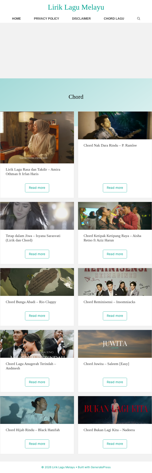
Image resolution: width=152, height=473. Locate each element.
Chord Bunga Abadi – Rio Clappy (31, 302)
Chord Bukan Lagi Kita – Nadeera (109, 430)
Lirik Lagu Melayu (76, 7)
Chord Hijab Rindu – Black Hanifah (33, 430)
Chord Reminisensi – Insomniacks (109, 302)
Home (16, 18)
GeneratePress (101, 467)
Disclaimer (81, 18)
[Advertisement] (76, 51)
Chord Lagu (114, 18)
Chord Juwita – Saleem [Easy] (106, 364)
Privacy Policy (46, 18)
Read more (37, 188)
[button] (139, 18)
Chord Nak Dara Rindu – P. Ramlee (110, 145)
